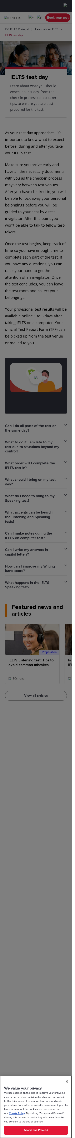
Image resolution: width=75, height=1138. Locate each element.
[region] (36, 1107)
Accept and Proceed (36, 1130)
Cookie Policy (17, 1113)
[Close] (66, 1081)
